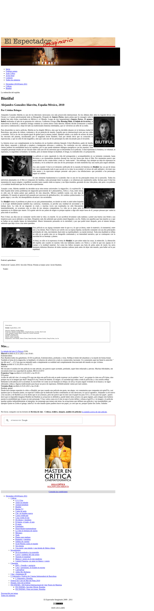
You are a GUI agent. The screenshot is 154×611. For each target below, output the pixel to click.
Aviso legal (10, 76)
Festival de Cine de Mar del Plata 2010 (25, 581)
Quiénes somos (11, 71)
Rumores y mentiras (23, 539)
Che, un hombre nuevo (24, 513)
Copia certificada (21, 516)
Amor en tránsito (21, 502)
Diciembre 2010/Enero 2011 (16, 84)
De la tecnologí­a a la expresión (27, 552)
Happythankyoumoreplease (25, 529)
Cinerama (14, 563)
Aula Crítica (10, 73)
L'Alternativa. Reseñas (24, 578)
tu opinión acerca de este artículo (94, 412)
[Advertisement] (73, 18)
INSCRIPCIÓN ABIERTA (58, 485)
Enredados (19, 526)
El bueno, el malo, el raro (25, 522)
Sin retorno (19, 546)
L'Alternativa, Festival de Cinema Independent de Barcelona (33, 576)
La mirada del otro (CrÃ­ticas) (12, 351)
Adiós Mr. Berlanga (22, 572)
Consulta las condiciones (58, 492)
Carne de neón (20, 511)
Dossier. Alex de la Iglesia (20, 583)
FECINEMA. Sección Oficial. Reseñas (30, 587)
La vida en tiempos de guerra (26, 531)
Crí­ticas (9, 86)
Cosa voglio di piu (22, 518)
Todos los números (13, 80)
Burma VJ (19, 509)
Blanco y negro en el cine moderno (28, 559)
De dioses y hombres (23, 520)
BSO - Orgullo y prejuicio (25, 565)
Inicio (8, 69)
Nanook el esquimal (23, 557)
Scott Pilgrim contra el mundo (26, 544)
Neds (17, 535)
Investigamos (16, 550)
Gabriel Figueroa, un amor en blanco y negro (32, 561)
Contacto (9, 78)
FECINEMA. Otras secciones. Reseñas (30, 589)
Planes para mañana (22, 537)
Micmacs (18, 533)
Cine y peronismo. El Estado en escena (30, 568)
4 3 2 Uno (19, 500)
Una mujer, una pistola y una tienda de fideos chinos (35, 548)
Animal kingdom (21, 505)
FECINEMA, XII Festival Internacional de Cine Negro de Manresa (36, 585)
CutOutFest (19, 570)
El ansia (18, 524)
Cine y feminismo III (18, 574)
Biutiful (9, 88)
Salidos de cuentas (22, 542)
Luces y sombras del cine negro (27, 555)
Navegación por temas (9, 593)
